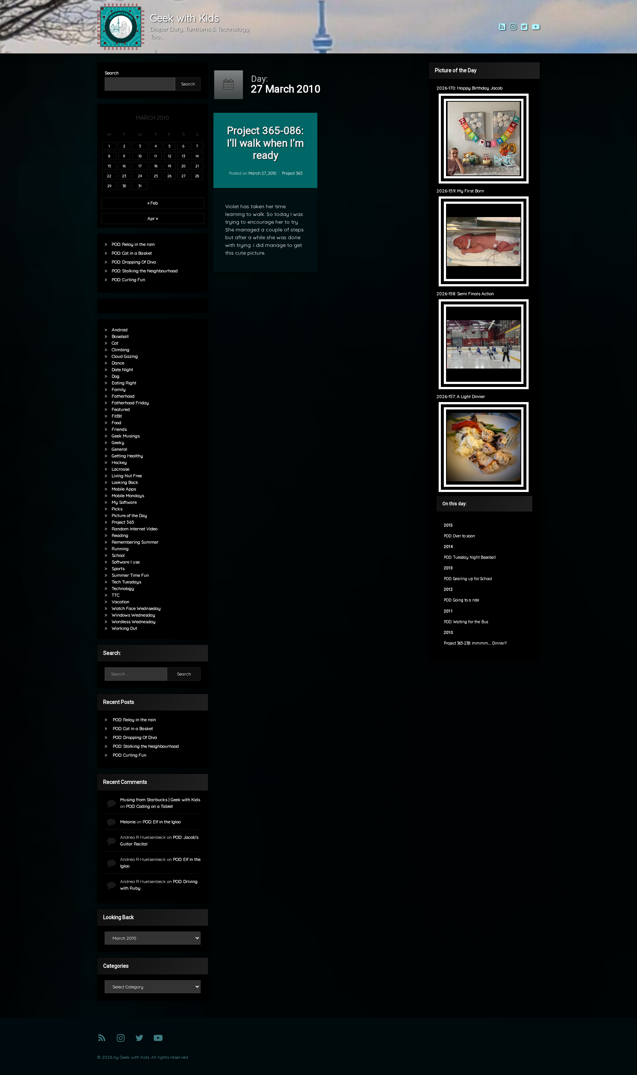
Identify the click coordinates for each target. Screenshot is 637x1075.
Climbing (120, 349)
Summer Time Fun (130, 575)
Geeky (118, 442)
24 (140, 176)
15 (109, 166)
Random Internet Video (134, 528)
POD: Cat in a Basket (132, 253)
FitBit (117, 416)
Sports (118, 568)
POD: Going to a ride (461, 600)
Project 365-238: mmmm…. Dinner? (475, 643)
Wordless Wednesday (134, 621)
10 (140, 156)
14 (197, 156)
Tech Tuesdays (126, 581)
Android (120, 329)
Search (112, 73)
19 (169, 166)
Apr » (152, 218)
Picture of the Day (129, 515)
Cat (115, 343)
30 (124, 186)
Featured (121, 409)
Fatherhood (123, 396)
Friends (119, 429)
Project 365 (292, 173)
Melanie (128, 821)
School (118, 555)
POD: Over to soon (459, 536)
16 (124, 166)
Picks (117, 509)
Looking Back (125, 482)
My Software (124, 502)
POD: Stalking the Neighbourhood (145, 270)
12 (169, 156)
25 (156, 176)
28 (197, 176)
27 (183, 176)
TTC (115, 595)
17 (140, 166)
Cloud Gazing (125, 356)
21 (197, 166)
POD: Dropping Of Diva (134, 262)
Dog (115, 376)
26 (169, 176)
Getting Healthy (127, 455)
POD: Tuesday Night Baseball (470, 557)
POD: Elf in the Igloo (162, 821)
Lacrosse (120, 469)
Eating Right (124, 382)
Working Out (124, 628)
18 (155, 166)
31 (140, 186)
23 (124, 176)
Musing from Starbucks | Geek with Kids (160, 799)
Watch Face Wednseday (136, 608)
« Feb (152, 203)
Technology (123, 588)
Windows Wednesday (133, 615)
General (119, 449)
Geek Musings (126, 436)
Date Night (122, 369)
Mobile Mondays (128, 495)
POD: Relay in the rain (133, 244)
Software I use (126, 562)
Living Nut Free (127, 475)
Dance (118, 363)
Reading (120, 535)
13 (183, 156)
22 (109, 176)
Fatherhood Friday (130, 402)
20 (183, 166)
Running (120, 548)
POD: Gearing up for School (468, 578)
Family (119, 389)
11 (155, 156)
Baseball (120, 336)
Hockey (119, 462)
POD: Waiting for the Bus (466, 621)
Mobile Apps (124, 489)
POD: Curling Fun (128, 279)
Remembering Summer (135, 542)
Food (116, 422)
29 (109, 186)
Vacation (120, 601)
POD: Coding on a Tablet (149, 806)
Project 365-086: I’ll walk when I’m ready (265, 143)
